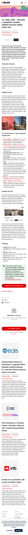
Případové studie (6, 32)
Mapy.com (6, 176)
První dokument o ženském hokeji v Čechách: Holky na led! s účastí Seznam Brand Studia (13, 427)
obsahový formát (21, 139)
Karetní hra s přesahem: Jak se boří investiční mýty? (13, 481)
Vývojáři (4, 514)
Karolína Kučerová (7, 291)
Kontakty (4, 516)
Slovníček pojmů (19, 514)
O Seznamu (5, 511)
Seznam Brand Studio (7, 34)
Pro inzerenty (15, 32)
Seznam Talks (7, 144)
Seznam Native (7, 139)
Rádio (4, 182)
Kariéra (16, 511)
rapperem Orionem (18, 182)
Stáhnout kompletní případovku (14, 285)
